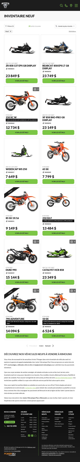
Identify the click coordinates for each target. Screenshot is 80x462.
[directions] (71, 5)
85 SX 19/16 (12, 218)
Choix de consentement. (54, 455)
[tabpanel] (28, 424)
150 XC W (11, 117)
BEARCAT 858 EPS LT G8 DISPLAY (55, 67)
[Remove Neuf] (11, 31)
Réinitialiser (72, 31)
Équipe (70, 421)
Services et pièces (71, 431)
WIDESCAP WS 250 (16, 169)
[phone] (66, 5)
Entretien (70, 434)
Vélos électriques (45, 429)
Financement (58, 426)
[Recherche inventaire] (61, 5)
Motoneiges (45, 434)
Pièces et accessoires (71, 437)
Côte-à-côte (45, 426)
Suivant (48, 346)
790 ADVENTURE (15, 319)
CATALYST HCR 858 (53, 270)
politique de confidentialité (49, 453)
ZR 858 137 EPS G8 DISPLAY (21, 65)
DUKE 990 (11, 270)
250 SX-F (47, 218)
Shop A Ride (17, 451)
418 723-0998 (11, 426)
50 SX (45, 319)
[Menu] (76, 5)
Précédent (33, 346)
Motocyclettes (45, 421)
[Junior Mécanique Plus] (5, 5)
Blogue (70, 424)
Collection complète (44, 437)
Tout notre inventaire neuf (46, 418)
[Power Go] (21, 454)
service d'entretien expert (63, 378)
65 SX (45, 169)
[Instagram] (32, 435)
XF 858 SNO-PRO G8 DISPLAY (53, 118)
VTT (43, 424)
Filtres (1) (10, 26)
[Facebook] (29, 435)
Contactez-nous (30, 388)
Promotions (71, 428)
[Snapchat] (35, 435)
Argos (43, 432)
